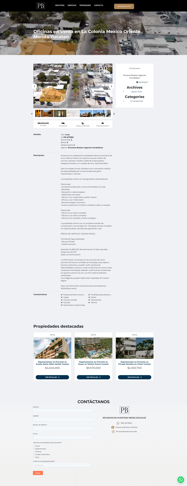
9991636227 (143, 82)
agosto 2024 (136, 92)
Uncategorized (136, 101)
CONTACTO (98, 5)
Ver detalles (51, 377)
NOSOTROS (59, 5)
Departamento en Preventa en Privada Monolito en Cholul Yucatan (134, 363)
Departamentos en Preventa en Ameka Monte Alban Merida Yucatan (52, 363)
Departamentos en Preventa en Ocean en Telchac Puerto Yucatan (93, 363)
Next (111, 86)
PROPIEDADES (85, 5)
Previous (34, 86)
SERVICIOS (72, 5)
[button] (180, 479)
